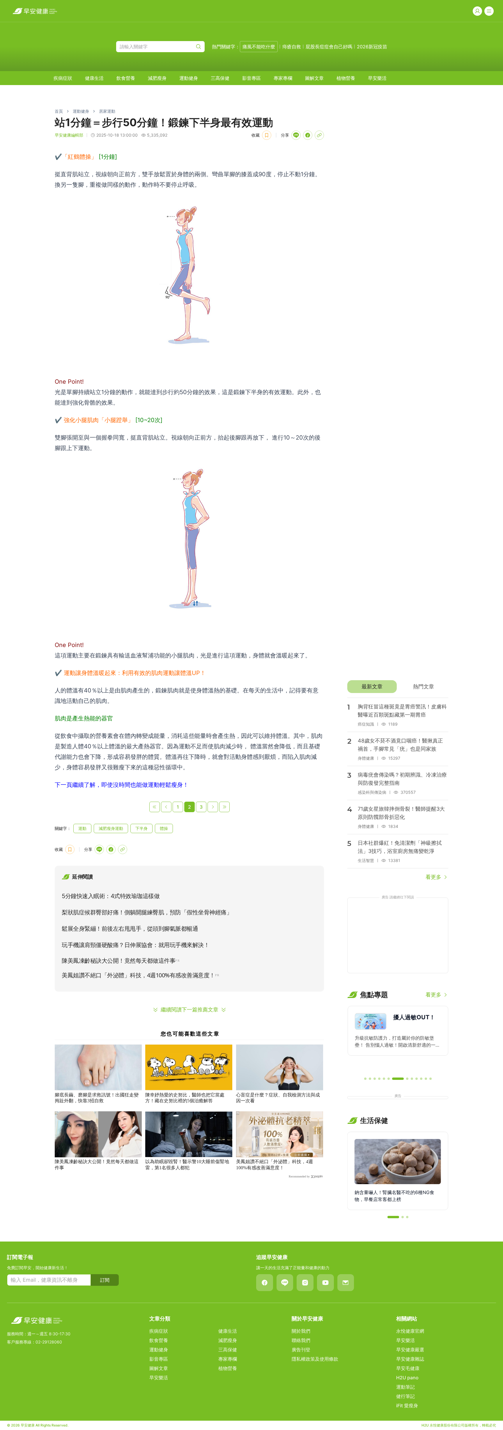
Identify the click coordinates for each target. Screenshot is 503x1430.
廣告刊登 (301, 1350)
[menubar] (220, 78)
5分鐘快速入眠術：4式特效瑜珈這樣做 (111, 896)
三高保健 (220, 78)
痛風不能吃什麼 (258, 47)
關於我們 (301, 1331)
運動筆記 (405, 1387)
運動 (82, 828)
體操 (164, 828)
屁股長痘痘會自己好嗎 (329, 47)
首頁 (59, 111)
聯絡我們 (301, 1340)
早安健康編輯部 (69, 135)
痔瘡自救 (291, 47)
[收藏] (266, 135)
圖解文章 (314, 78)
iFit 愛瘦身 (407, 1405)
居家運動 (107, 111)
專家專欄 (283, 78)
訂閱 (104, 1280)
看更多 (433, 877)
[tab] (371, 686)
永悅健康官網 (410, 1331)
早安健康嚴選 (410, 1350)
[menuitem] (63, 78)
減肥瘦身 (157, 78)
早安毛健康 (407, 1368)
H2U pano (407, 1377)
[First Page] (154, 807)
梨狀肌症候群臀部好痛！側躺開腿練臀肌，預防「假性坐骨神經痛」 (147, 912)
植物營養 (345, 78)
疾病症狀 (63, 78)
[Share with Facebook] (307, 135)
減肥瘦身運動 (111, 828)
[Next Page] (213, 807)
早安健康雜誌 (410, 1359)
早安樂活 (377, 78)
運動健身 (188, 78)
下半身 (141, 828)
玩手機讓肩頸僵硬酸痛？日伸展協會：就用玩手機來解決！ (135, 944)
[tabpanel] (397, 789)
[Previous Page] (166, 807)
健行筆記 (405, 1396)
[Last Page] (224, 807)
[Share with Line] (296, 135)
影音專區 (251, 78)
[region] (397, 1039)
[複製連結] (319, 135)
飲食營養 (125, 78)
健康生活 (94, 78)
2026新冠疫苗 (372, 47)
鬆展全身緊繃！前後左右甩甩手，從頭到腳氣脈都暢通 (130, 928)
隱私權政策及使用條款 (315, 1359)
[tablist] (397, 686)
